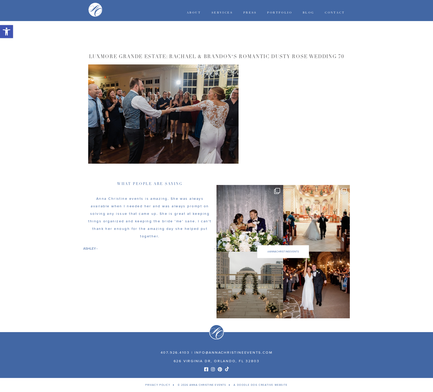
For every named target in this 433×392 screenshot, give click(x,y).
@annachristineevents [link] (283, 251)
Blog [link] (308, 12)
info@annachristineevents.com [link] (233, 352)
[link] (6, 31)
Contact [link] (335, 12)
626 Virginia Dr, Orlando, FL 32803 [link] (217, 361)
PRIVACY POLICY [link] (157, 384)
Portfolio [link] (279, 12)
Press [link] (250, 12)
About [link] (194, 12)
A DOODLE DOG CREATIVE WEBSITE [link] (260, 384)
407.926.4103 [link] (175, 352)
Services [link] (222, 12)
